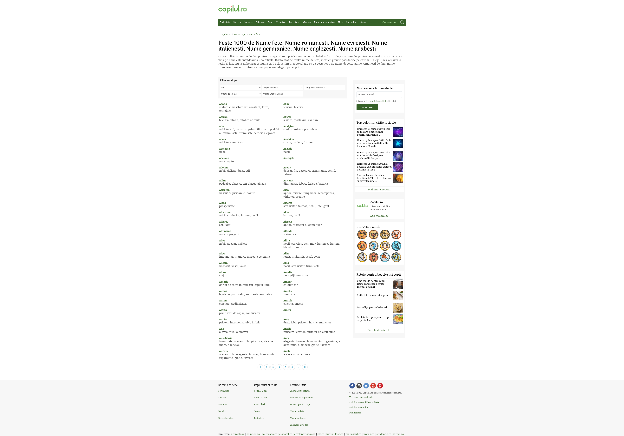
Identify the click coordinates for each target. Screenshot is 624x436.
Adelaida (288, 139)
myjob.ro (368, 434)
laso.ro (339, 434)
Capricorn (373, 257)
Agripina (224, 190)
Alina (286, 240)
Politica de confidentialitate (364, 402)
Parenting (294, 22)
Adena (287, 167)
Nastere (249, 22)
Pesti (396, 257)
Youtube (373, 385)
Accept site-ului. (377, 101)
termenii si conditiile (376, 101)
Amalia (287, 272)
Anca (286, 338)
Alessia (287, 221)
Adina (222, 180)
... (298, 367)
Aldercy (223, 221)
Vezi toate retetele (379, 330)
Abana (223, 104)
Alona (222, 272)
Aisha (222, 203)
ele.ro (321, 434)
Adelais (287, 148)
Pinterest (380, 385)
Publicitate (355, 412)
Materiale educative (324, 22)
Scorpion (396, 246)
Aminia (287, 300)
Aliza (286, 253)
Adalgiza (288, 126)
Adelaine (224, 148)
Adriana (288, 180)
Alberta (287, 203)
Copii (270, 22)
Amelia (287, 291)
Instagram (359, 385)
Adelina (223, 167)
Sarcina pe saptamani (301, 397)
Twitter (366, 385)
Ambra (223, 291)
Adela (222, 139)
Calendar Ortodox (299, 424)
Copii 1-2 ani (260, 390)
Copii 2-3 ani (261, 397)
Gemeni (385, 234)
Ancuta (223, 351)
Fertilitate (225, 22)
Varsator (385, 257)
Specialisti (351, 22)
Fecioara (373, 246)
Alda (286, 212)
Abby (286, 104)
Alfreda (287, 231)
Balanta (385, 246)
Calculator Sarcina (300, 390)
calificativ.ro (269, 434)
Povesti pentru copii (300, 404)
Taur (373, 234)
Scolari (257, 411)
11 (305, 367)
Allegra (223, 263)
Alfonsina (225, 231)
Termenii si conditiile (361, 397)
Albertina (225, 212)
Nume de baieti (298, 418)
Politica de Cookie (358, 407)
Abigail (223, 117)
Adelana (224, 158)
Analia (287, 328)
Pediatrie (281, 22)
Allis (286, 263)
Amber (287, 281)
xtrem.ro (398, 434)
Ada (221, 126)
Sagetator (362, 257)
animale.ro (238, 434)
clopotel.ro (285, 434)
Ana (221, 328)
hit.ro (329, 434)
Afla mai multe (379, 216)
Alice (222, 240)
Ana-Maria (225, 338)
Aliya (222, 253)
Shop (363, 22)
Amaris (223, 281)
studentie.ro (383, 434)
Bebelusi (260, 22)
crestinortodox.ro (304, 434)
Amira (223, 310)
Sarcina (237, 22)
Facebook (352, 385)
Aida (286, 190)
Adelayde (288, 158)
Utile (340, 22)
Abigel (287, 117)
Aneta (287, 351)
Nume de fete (297, 411)
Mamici (307, 22)
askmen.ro (253, 434)
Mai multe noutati (379, 189)
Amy (286, 319)
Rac (396, 234)
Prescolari (259, 404)
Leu (362, 246)
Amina (223, 300)
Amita (223, 319)
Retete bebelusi (226, 418)
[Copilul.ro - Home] (232, 9)
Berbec (362, 234)
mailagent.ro (353, 434)
